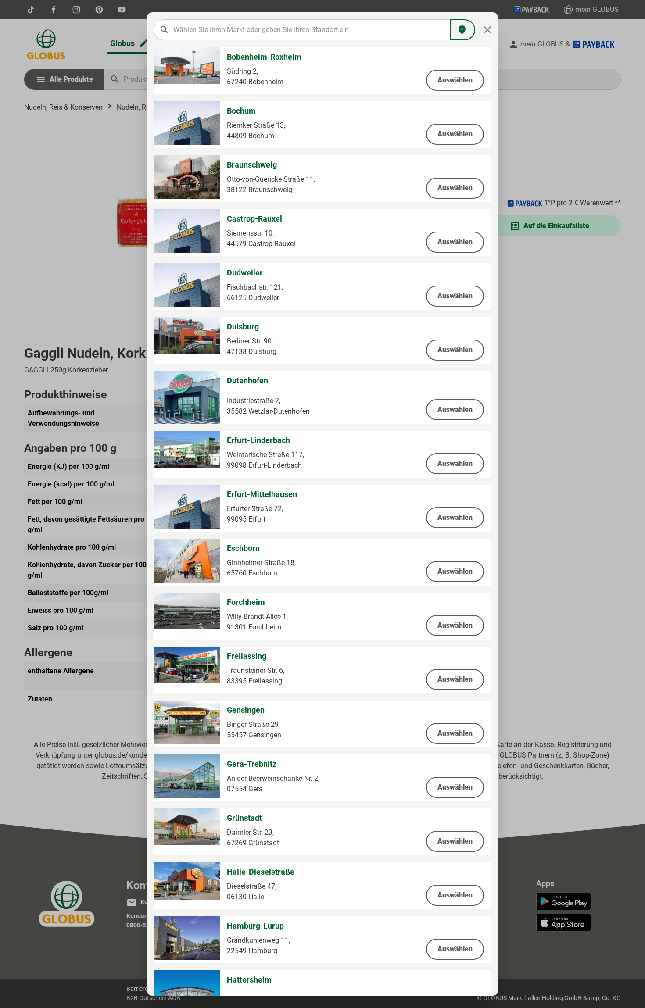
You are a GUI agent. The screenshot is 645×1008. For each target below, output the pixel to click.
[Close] (487, 30)
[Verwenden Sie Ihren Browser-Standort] (462, 29)
